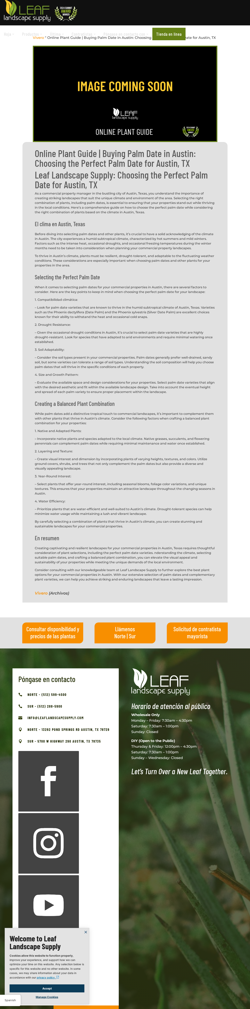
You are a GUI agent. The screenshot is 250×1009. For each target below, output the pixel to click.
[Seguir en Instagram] (48, 843)
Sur (132, 635)
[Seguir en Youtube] (48, 905)
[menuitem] (9, 33)
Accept (47, 988)
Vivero (41, 593)
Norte (120, 635)
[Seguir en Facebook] (48, 781)
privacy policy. (46, 977)
